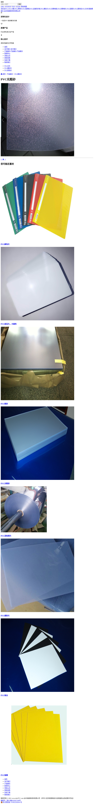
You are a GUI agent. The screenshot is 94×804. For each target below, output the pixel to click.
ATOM (18, 6)
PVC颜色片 (8, 70)
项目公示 (7, 55)
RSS (13, 6)
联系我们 (7, 62)
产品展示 (7, 51)
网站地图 (24, 6)
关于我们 (7, 49)
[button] (91, 120)
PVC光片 (7, 66)
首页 (5, 47)
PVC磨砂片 (8, 68)
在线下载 (7, 60)
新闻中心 (7, 53)
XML (2, 6)
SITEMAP (8, 6)
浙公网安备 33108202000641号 (12, 802)
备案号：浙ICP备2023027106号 (11, 800)
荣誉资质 (7, 58)
